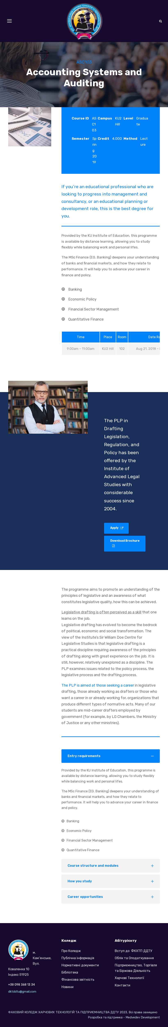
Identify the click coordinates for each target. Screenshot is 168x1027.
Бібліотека (69, 972)
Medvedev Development (143, 1017)
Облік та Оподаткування (134, 958)
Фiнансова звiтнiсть (77, 980)
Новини (67, 987)
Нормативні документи (80, 965)
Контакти (122, 985)
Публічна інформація (77, 958)
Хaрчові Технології (129, 978)
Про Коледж (71, 951)
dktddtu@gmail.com (22, 991)
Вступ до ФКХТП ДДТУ (133, 951)
